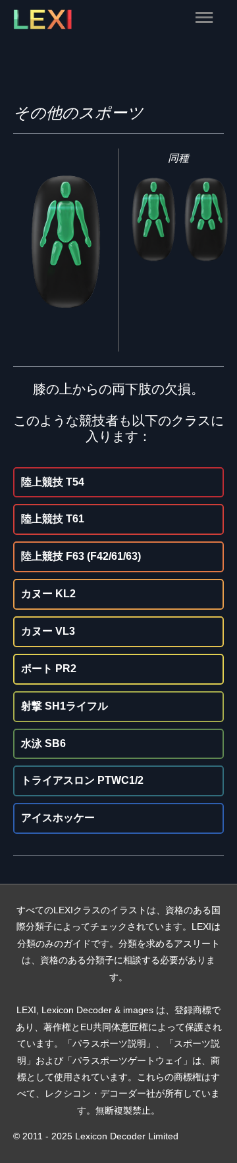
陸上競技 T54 (52, 482)
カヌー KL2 (48, 593)
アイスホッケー (58, 817)
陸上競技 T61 (52, 518)
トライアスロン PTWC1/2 (82, 780)
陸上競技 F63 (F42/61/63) (81, 556)
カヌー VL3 (48, 631)
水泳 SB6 (43, 743)
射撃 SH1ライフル (64, 706)
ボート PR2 (48, 668)
